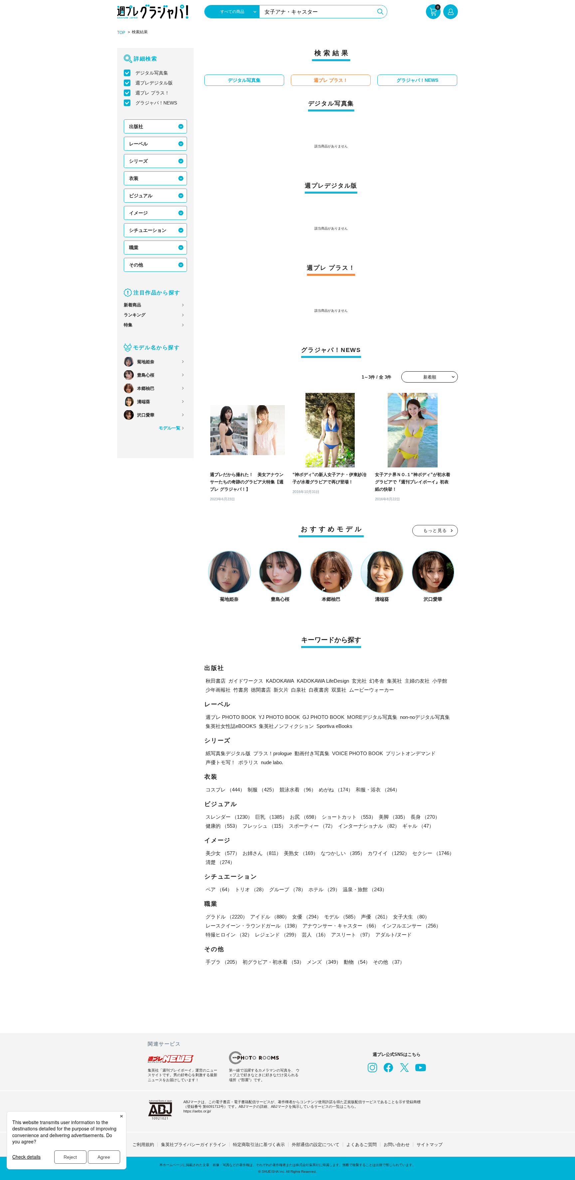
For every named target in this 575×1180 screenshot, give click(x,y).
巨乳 (271, 817)
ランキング (134, 314)
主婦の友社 (417, 681)
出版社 (136, 126)
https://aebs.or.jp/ (197, 1111)
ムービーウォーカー (371, 690)
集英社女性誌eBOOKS (231, 726)
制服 (262, 789)
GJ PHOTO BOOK (323, 717)
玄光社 (359, 681)
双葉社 (338, 690)
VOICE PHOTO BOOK (357, 753)
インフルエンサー (411, 925)
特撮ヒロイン (229, 934)
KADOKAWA (280, 681)
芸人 (315, 934)
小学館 (439, 681)
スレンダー (229, 817)
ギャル (418, 826)
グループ (287, 889)
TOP (121, 33)
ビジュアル (140, 195)
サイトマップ (430, 1144)
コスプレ (225, 789)
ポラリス (248, 762)
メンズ (324, 962)
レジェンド (277, 934)
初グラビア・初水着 (273, 962)
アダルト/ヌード (393, 934)
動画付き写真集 (311, 753)
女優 (306, 917)
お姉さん (262, 853)
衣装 (133, 178)
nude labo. (272, 762)
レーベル (138, 143)
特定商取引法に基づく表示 (259, 1144)
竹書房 (240, 690)
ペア (219, 889)
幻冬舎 (376, 681)
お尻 (304, 817)
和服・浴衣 (378, 789)
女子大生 (411, 917)
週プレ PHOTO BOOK (231, 717)
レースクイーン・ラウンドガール (253, 925)
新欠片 (281, 690)
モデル (341, 917)
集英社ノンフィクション (286, 726)
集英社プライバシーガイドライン (193, 1144)
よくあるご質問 (361, 1144)
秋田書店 (216, 681)
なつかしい (343, 853)
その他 (136, 264)
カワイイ (389, 853)
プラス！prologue (272, 753)
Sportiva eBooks (334, 726)
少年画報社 (218, 690)
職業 (133, 247)
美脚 (393, 817)
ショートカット (349, 817)
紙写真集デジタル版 (228, 753)
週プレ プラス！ (152, 92)
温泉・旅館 (365, 889)
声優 (375, 917)
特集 (128, 324)
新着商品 (132, 304)
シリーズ (138, 161)
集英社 (394, 681)
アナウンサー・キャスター (340, 925)
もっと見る (435, 530)
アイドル (269, 917)
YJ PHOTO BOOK (279, 717)
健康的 (223, 826)
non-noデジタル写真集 (425, 717)
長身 (425, 817)
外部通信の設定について (315, 1144)
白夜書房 (319, 690)
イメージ (138, 213)
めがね (336, 789)
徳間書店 (261, 690)
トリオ (251, 889)
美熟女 (301, 853)
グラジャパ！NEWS (156, 102)
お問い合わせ (397, 1144)
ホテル (324, 889)
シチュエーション (147, 230)
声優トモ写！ (221, 762)
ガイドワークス (245, 681)
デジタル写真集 (151, 73)
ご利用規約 (143, 1144)
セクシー (433, 853)
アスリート (352, 934)
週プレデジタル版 (154, 82)
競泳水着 (298, 789)
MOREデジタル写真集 (372, 717)
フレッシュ (264, 826)
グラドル (227, 917)
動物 (357, 962)
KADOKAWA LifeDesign (323, 681)
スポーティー (312, 826)
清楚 (220, 862)
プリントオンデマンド (411, 753)
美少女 (223, 853)
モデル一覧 (169, 427)
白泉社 (298, 690)
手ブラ (223, 962)
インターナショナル (369, 826)
